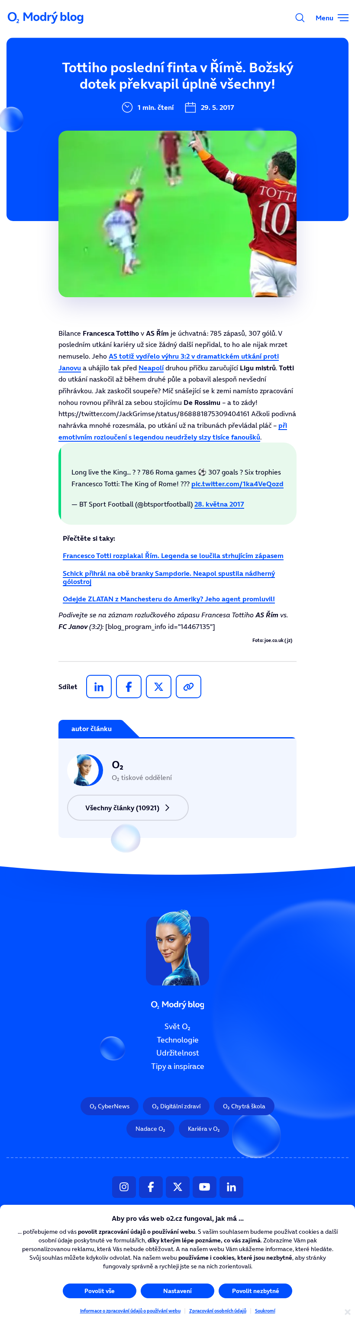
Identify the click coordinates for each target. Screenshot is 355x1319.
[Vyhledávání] (300, 17)
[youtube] (204, 1187)
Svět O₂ (177, 1026)
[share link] (188, 686)
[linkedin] (99, 686)
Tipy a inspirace (177, 1066)
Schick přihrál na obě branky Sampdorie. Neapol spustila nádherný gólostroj (169, 577)
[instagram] (124, 1187)
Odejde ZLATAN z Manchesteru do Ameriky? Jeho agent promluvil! (169, 598)
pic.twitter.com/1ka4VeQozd (237, 483)
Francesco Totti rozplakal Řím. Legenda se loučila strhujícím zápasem (173, 555)
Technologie (178, 1040)
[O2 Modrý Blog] (46, 18)
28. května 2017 (219, 504)
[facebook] (129, 686)
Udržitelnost (177, 1053)
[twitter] (158, 686)
